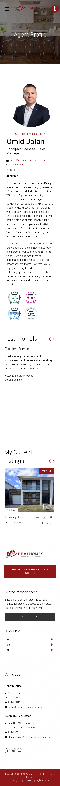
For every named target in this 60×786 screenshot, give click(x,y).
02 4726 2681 (14, 732)
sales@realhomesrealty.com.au (25, 707)
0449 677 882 (16, 164)
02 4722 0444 (14, 702)
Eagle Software (42, 780)
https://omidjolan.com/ (31, 133)
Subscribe (28, 616)
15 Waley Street (15, 517)
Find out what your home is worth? (30, 571)
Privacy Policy (17, 780)
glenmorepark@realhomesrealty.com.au (29, 737)
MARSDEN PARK (13, 522)
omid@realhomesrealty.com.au (28, 160)
